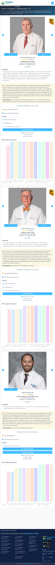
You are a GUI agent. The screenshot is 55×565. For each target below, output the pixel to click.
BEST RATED (3, 6)
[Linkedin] (42, 559)
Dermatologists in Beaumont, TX (6, 544)
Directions (33, 64)
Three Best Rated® (26, 563)
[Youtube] (51, 557)
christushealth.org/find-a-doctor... (12, 126)
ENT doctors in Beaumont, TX (5, 552)
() (31, 59)
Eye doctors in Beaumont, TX (19, 537)
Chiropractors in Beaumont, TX (5, 541)
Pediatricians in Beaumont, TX (19, 557)
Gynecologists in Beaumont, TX (19, 541)
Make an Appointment (10, 119)
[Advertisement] (27, 519)
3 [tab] (27, 222)
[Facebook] (42, 557)
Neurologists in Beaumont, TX (19, 544)
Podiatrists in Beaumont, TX (32, 537)
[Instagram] (48, 557)
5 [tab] (29, 222)
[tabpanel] (27, 36)
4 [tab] (28, 222)
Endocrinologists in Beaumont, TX (6, 548)
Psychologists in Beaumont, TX (33, 550)
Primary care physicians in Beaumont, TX (32, 542)
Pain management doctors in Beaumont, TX (20, 553)
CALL (11, 54)
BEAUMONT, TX (10, 6)
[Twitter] (45, 557)
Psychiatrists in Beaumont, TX (33, 546)
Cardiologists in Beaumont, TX (5, 537)
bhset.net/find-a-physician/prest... (12, 446)
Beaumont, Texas (31, 533)
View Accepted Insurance (10, 113)
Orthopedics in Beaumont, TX (19, 548)
